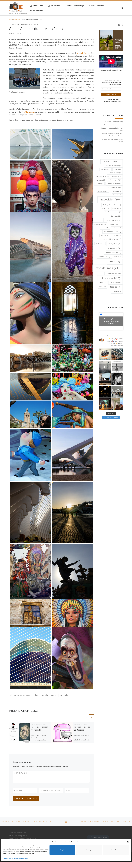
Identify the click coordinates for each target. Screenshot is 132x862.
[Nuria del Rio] (30, 144)
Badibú (117, 169)
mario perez (116, 228)
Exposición (110, 199)
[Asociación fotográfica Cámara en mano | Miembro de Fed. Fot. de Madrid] (16, 6)
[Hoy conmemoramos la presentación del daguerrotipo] (105, 354)
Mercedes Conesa (112, 232)
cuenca (99, 183)
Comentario (20, 773)
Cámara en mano (114, 183)
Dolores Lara (103, 191)
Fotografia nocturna (112, 205)
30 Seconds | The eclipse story (113, 122)
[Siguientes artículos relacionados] (91, 716)
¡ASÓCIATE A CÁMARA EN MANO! (98, 837)
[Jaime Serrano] (72, 386)
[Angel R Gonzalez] (30, 512)
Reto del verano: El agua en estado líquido (112, 140)
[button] (128, 842)
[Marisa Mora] (30, 386)
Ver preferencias (116, 850)
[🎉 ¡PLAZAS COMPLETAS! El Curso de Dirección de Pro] (117, 379)
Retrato (102, 282)
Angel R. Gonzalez (113, 166)
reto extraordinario (113, 273)
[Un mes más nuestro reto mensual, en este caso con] (117, 354)
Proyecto (115, 243)
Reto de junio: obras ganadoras (113, 125)
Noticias (117, 235)
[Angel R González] (30, 247)
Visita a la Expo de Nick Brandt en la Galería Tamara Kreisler (112, 135)
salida (102, 287)
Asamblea (105, 169)
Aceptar (62, 850)
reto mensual (110, 278)
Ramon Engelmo (113, 252)
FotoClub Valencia (28, 112)
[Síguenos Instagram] (122, 25)
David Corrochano (114, 187)
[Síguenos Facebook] (119, 25)
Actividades (17, 19)
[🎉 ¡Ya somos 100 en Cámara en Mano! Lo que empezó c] (105, 379)
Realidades (104, 257)
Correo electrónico (51, 792)
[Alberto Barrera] (72, 313)
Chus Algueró (115, 180)
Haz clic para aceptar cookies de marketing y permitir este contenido (111, 321)
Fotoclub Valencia (83, 53)
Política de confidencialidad (21, 858)
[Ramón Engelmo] (30, 313)
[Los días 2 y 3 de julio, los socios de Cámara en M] (117, 367)
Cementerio (116, 176)
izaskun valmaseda (113, 212)
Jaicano (116, 216)
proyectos (114, 248)
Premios (100, 243)
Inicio (10, 19)
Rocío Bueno (115, 282)
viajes (117, 291)
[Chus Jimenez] (30, 185)
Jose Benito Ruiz (113, 220)
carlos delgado (115, 173)
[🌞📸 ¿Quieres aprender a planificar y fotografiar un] (105, 392)
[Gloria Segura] (72, 247)
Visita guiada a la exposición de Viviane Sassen (111, 129)
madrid (104, 228)
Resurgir (117, 256)
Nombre (18, 790)
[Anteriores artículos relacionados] (86, 716)
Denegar (89, 850)
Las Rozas (115, 224)
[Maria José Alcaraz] (72, 144)
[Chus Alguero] (72, 185)
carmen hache (103, 176)
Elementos (117, 194)
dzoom (116, 191)
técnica (115, 287)
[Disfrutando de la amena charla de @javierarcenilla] (105, 404)
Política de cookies (8, 858)
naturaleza (106, 235)
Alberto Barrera (111, 162)
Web (68, 790)
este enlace (117, 104)
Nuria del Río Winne (112, 239)
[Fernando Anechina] (30, 414)
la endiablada (100, 224)
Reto (114, 261)
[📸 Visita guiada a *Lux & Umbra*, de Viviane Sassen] (105, 367)
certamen (100, 180)
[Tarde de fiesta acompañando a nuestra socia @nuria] (117, 404)
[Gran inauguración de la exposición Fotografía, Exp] (117, 392)
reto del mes (108, 268)
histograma (117, 208)
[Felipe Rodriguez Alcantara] (72, 358)
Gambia (105, 208)
